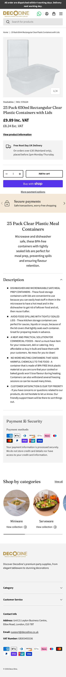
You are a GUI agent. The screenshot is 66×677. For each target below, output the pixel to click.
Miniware (16, 521)
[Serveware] (46, 503)
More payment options (33, 192)
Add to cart (44, 173)
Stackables (8, 102)
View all (59, 481)
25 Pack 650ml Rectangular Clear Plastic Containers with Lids (35, 32)
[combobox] (33, 21)
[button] (53, 13)
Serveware (46, 521)
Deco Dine (13, 669)
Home (5, 32)
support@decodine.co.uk (24, 632)
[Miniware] (16, 503)
